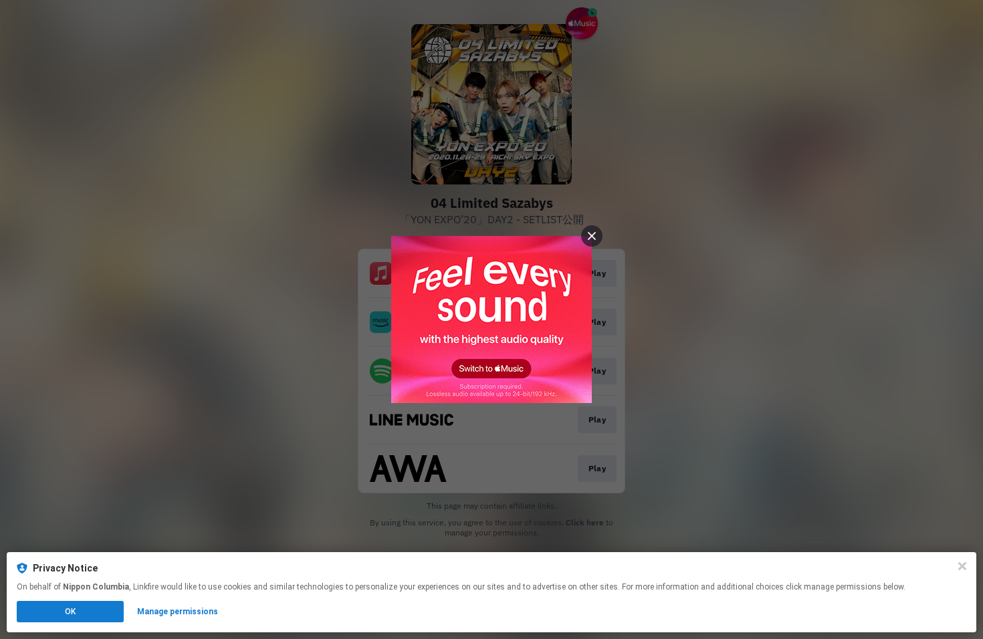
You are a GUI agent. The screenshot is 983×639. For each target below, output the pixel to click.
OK (70, 611)
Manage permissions (177, 611)
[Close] (962, 566)
